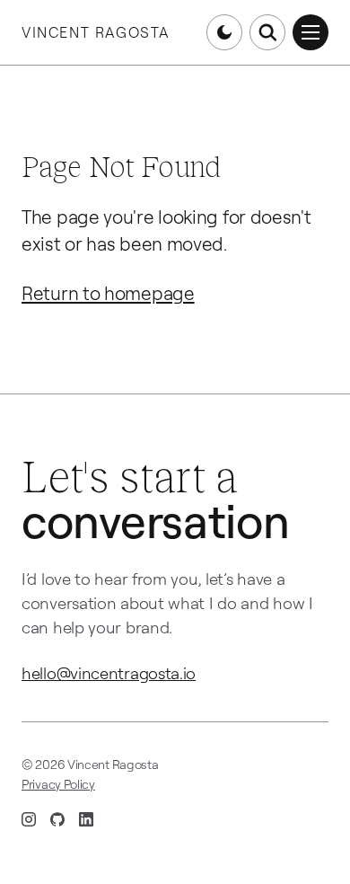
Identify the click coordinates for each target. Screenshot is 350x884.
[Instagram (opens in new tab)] (29, 819)
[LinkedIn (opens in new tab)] (86, 819)
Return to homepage (108, 293)
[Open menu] (310, 32)
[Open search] (267, 32)
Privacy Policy (58, 783)
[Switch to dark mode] (224, 32)
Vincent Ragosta (96, 32)
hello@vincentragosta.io (109, 672)
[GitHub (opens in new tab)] (57, 819)
